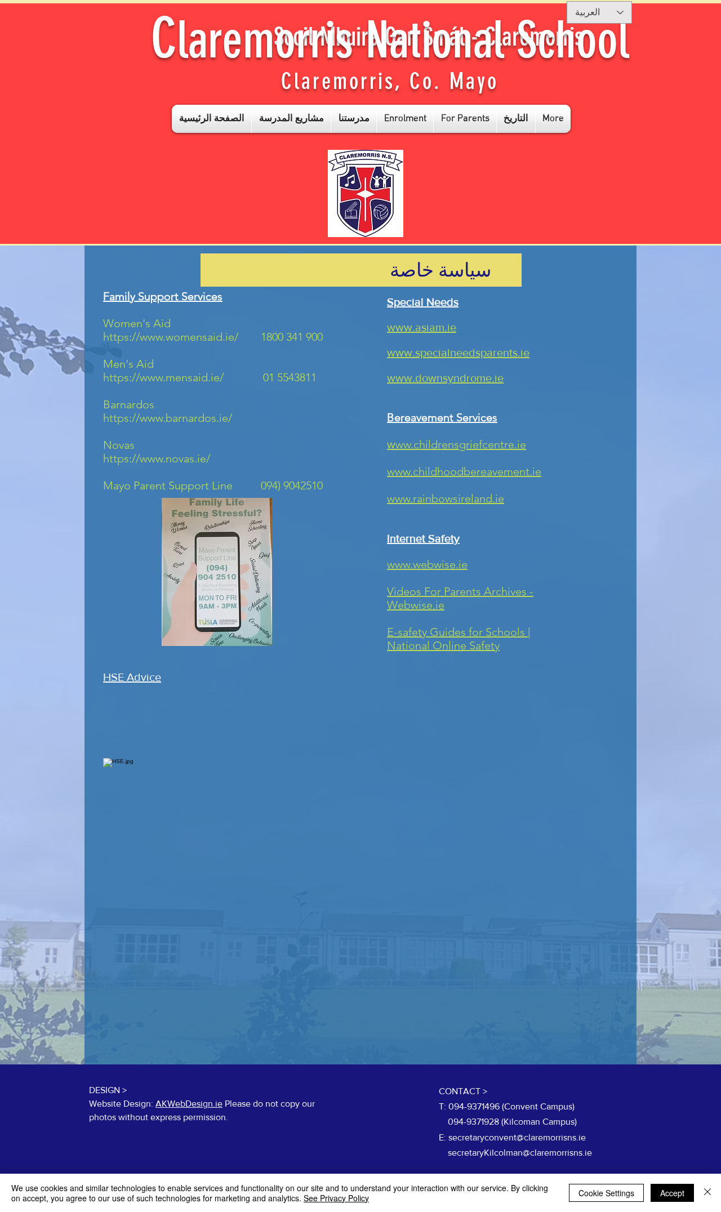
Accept (672, 1192)
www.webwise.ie (427, 564)
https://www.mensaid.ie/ (163, 377)
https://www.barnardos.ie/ (167, 418)
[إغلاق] (707, 1193)
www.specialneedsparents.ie (458, 352)
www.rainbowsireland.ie (445, 498)
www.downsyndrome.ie (445, 378)
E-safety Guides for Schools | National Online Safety (458, 638)
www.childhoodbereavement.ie (464, 471)
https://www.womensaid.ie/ (170, 337)
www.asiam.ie (421, 327)
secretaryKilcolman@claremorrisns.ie (520, 1152)
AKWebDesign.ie (188, 1103)
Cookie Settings (606, 1192)
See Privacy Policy (336, 1198)
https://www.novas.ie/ (156, 458)
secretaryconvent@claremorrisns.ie (517, 1137)
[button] (291, 119)
